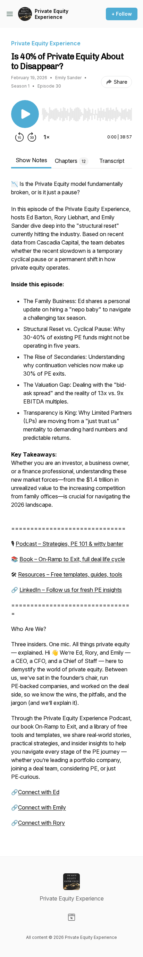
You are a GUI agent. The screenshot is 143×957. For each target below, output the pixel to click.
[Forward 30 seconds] (32, 137)
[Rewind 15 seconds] (19, 137)
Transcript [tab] (111, 160)
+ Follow (121, 14)
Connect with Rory (41, 822)
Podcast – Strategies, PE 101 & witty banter (69, 543)
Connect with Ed (38, 792)
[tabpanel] (71, 507)
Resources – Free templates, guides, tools (70, 574)
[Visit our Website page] (71, 917)
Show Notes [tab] (31, 160)
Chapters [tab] (70, 160)
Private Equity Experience (51, 14)
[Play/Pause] (25, 114)
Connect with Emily (42, 807)
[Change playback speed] (46, 137)
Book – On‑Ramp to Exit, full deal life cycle (72, 559)
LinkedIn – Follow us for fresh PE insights (70, 589)
